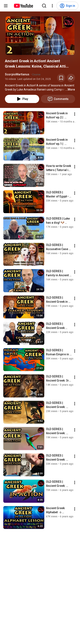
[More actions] (75, 114)
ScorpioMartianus (17, 74)
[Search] (44, 5)
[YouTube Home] (23, 5)
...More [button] (70, 89)
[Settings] (52, 5)
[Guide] (5, 5)
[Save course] (61, 78)
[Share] (71, 78)
